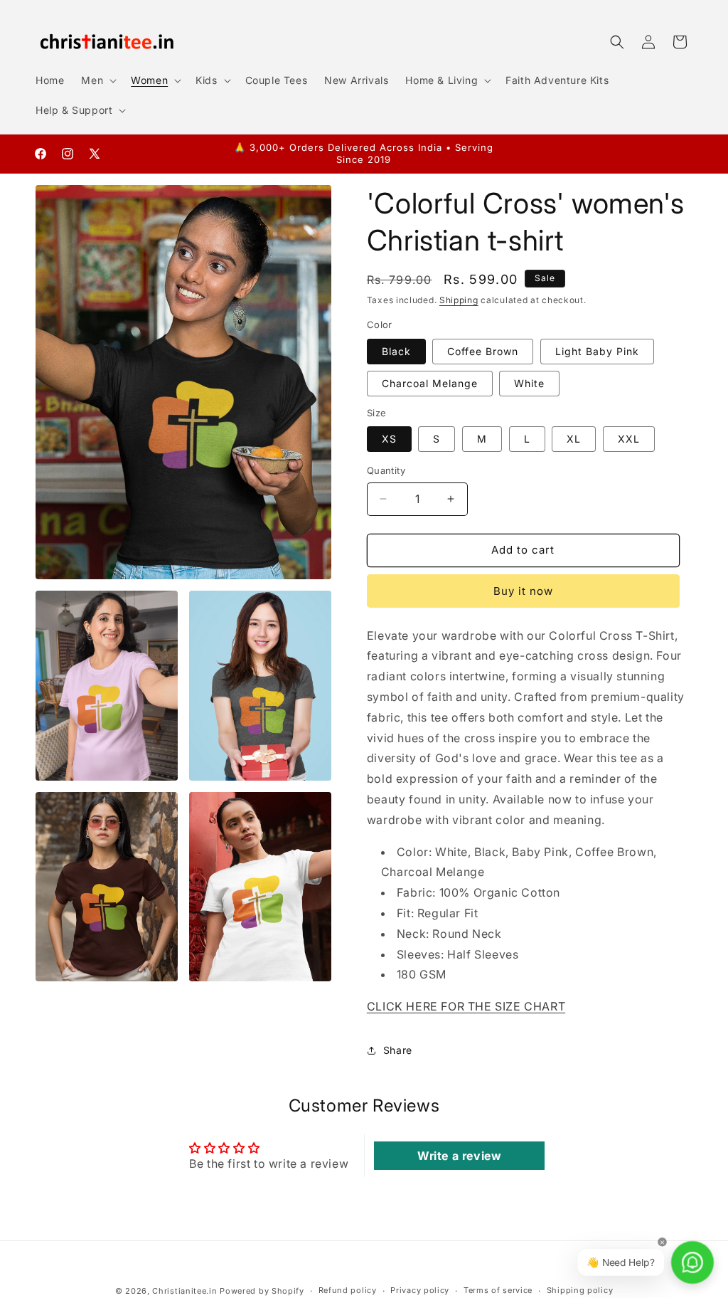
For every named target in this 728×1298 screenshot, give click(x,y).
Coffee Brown (482, 351)
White (529, 383)
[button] (97, 80)
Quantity (386, 470)
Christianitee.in (184, 1291)
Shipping (458, 300)
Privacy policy (419, 1290)
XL (574, 439)
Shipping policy (580, 1290)
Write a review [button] (459, 1156)
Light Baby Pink (597, 351)
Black (396, 351)
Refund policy (347, 1290)
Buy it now (523, 591)
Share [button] (397, 1050)
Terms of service (498, 1290)
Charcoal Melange (430, 383)
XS (389, 439)
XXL (629, 439)
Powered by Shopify (262, 1291)
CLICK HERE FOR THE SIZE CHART (466, 1006)
